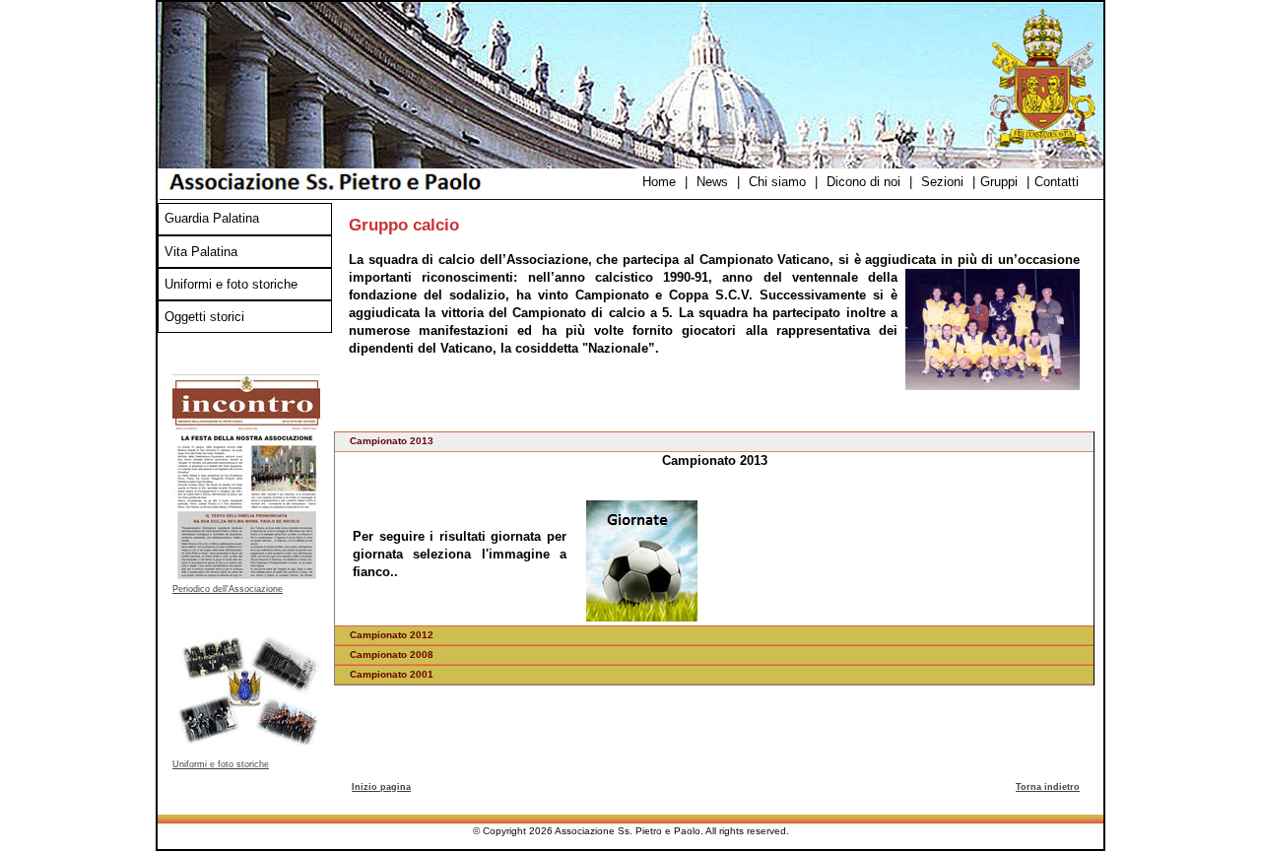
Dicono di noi (863, 181)
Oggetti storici (204, 316)
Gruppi (999, 181)
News (712, 181)
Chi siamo (777, 181)
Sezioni (942, 181)
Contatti (1056, 181)
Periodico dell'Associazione (227, 589)
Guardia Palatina (212, 218)
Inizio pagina (381, 787)
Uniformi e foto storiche (231, 284)
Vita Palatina (201, 251)
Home (659, 181)
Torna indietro (1048, 787)
